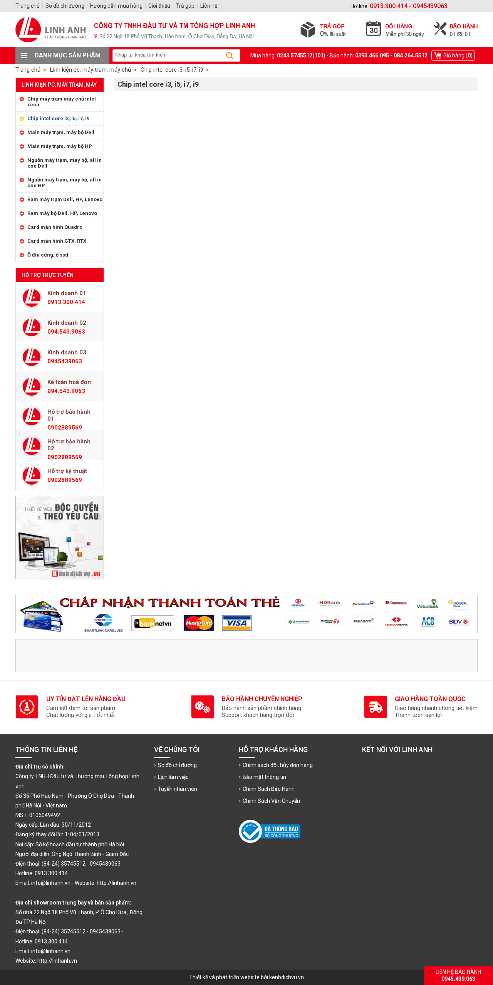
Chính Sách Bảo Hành (269, 789)
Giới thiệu (159, 6)
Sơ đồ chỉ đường (177, 765)
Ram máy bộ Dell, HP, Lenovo (62, 213)
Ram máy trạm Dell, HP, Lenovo (64, 199)
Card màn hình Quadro (54, 227)
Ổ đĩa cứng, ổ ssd (47, 255)
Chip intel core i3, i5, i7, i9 (58, 118)
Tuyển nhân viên (177, 789)
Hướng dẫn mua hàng (116, 6)
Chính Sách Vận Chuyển (271, 801)
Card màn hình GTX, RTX (56, 241)
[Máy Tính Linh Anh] (246, 45)
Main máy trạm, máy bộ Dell (60, 132)
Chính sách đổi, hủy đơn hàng (278, 765)
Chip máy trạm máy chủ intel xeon (61, 101)
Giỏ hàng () (458, 55)
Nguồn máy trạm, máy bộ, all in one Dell (64, 163)
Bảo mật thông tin (264, 777)
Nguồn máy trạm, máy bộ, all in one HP (64, 182)
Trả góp (185, 6)
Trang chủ (27, 69)
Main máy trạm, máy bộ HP (59, 146)
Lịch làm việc (173, 777)
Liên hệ (208, 6)
